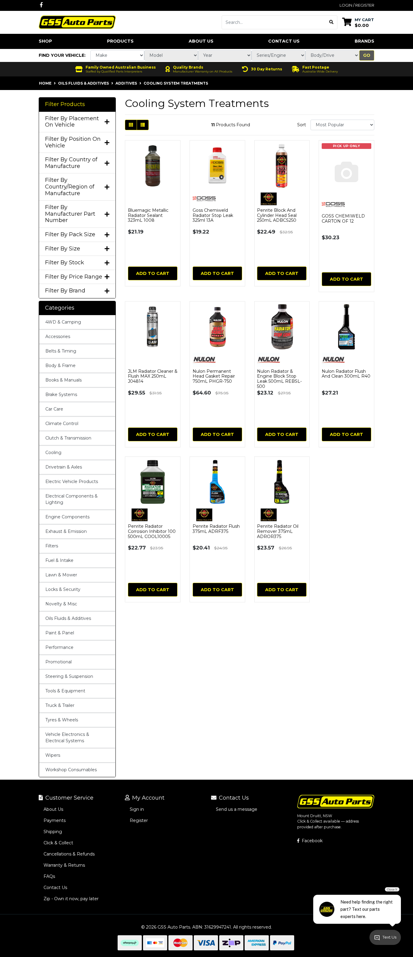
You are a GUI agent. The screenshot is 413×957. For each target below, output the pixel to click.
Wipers (52, 755)
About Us (201, 41)
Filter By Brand (65, 291)
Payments (55, 820)
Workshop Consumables (71, 769)
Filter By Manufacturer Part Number (70, 214)
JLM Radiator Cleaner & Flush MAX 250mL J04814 (152, 376)
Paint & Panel (59, 633)
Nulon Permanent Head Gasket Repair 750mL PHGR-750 (214, 376)
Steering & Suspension (69, 676)
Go (366, 55)
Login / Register (357, 5)
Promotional (58, 662)
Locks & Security (62, 589)
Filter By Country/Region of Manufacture (69, 186)
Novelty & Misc (61, 604)
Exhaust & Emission (66, 531)
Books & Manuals (63, 380)
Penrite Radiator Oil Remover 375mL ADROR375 (277, 531)
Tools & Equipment (65, 691)
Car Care (54, 409)
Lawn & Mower (61, 575)
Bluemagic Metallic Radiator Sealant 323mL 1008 (148, 215)
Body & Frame (60, 365)
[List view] (143, 125)
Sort (301, 124)
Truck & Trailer (59, 705)
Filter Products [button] (65, 104)
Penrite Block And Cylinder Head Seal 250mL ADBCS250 (277, 215)
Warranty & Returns (64, 865)
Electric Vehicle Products (71, 481)
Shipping (53, 831)
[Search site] (331, 22)
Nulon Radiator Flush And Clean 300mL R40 (346, 374)
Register (139, 820)
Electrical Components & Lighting (71, 499)
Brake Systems (61, 394)
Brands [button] (364, 41)
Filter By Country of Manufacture (71, 162)
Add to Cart (152, 273)
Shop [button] (45, 41)
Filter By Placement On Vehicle (72, 121)
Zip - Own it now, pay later (71, 898)
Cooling (53, 452)
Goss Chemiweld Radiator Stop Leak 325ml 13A (213, 215)
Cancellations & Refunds (69, 854)
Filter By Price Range (73, 277)
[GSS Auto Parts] (77, 21)
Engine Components (67, 517)
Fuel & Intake (59, 560)
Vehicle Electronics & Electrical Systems (67, 737)
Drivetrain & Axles (63, 467)
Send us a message (236, 809)
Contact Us (284, 41)
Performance (59, 647)
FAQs (49, 876)
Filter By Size (62, 249)
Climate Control (61, 423)
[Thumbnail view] (131, 125)
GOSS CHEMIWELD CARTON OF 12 (343, 218)
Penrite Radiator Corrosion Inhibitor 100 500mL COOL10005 (152, 531)
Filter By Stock (64, 262)
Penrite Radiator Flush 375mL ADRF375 (216, 529)
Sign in (137, 809)
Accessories (57, 336)
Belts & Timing (60, 351)
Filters (51, 546)
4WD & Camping (63, 322)
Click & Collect (58, 843)
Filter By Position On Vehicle (73, 142)
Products (120, 41)
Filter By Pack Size (70, 234)
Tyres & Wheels (61, 720)
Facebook (312, 840)
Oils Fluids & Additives (68, 618)
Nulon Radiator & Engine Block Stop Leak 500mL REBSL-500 (279, 379)
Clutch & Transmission (68, 438)
